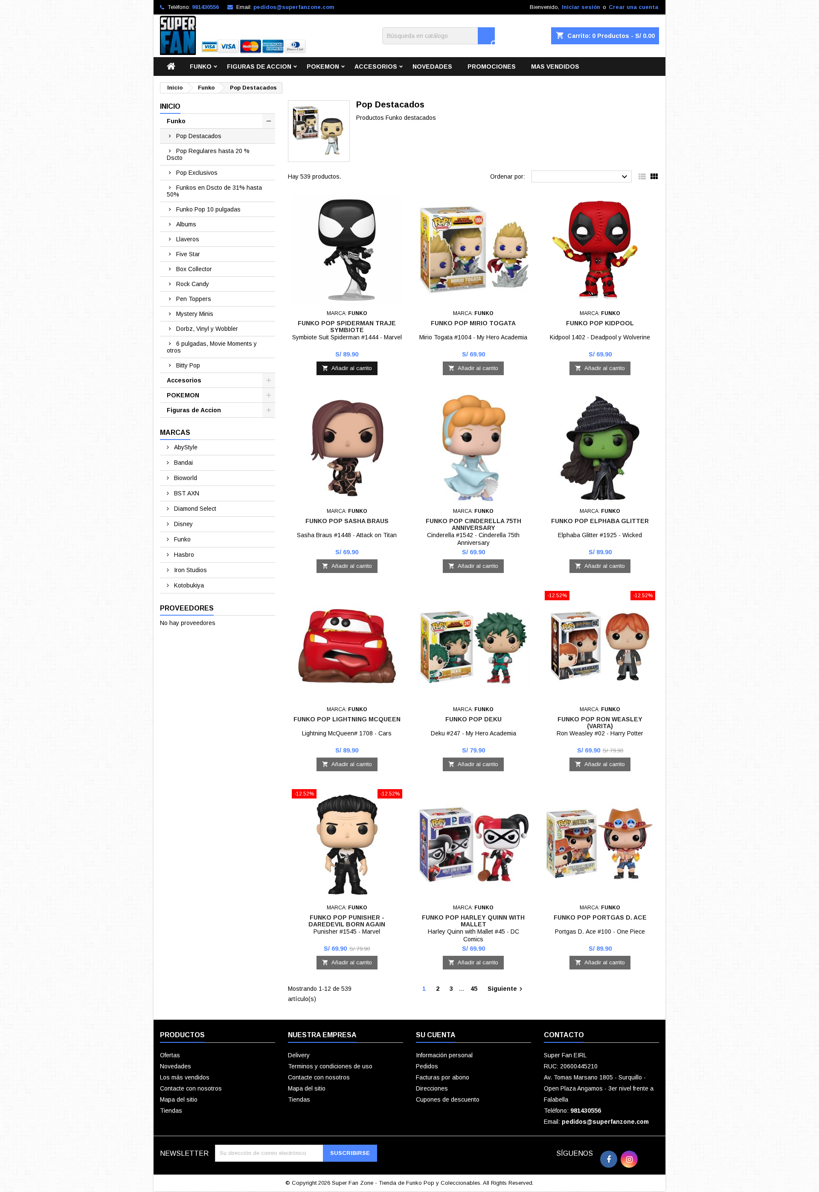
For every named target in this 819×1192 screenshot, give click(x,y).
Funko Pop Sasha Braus (347, 521)
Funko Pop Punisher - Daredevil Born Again (346, 921)
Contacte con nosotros (191, 1088)
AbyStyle (184, 447)
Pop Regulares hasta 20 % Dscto (208, 154)
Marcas (175, 432)
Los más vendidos (184, 1077)
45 (473, 988)
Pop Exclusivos (197, 172)
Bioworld (184, 477)
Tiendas (171, 1110)
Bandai (182, 462)
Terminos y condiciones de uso (330, 1066)
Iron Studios (189, 570)
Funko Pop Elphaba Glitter (600, 521)
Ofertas (170, 1055)
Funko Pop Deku (473, 719)
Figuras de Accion (259, 66)
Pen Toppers (193, 298)
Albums (186, 224)
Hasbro (183, 554)
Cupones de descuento (447, 1099)
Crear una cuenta (633, 7)
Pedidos (427, 1066)
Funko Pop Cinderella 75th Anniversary (473, 524)
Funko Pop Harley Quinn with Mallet (473, 921)
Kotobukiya (188, 585)
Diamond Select (194, 508)
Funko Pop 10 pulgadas (208, 209)
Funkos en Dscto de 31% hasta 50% (214, 191)
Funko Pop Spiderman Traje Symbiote (347, 326)
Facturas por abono (442, 1077)
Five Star (188, 254)
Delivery (299, 1055)
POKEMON (323, 66)
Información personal (444, 1055)
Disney (182, 524)
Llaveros (187, 239)
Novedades (432, 66)
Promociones (492, 66)
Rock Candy (192, 284)
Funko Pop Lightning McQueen (347, 719)
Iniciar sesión (581, 7)
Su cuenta (436, 1035)
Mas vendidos (555, 66)
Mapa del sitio (178, 1099)
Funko (201, 66)
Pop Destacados (198, 136)
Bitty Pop (188, 365)
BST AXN (185, 493)
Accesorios (375, 66)
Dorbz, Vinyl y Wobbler (207, 328)
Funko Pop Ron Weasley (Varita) (600, 722)
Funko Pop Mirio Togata (473, 323)
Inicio (170, 106)
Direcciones (432, 1088)
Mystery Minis (194, 313)
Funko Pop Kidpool (600, 323)
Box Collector (194, 269)
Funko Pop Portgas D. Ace (600, 917)
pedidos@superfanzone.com (293, 7)
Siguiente (506, 989)
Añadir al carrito (347, 368)
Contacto (564, 1035)
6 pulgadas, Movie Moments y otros (212, 347)
